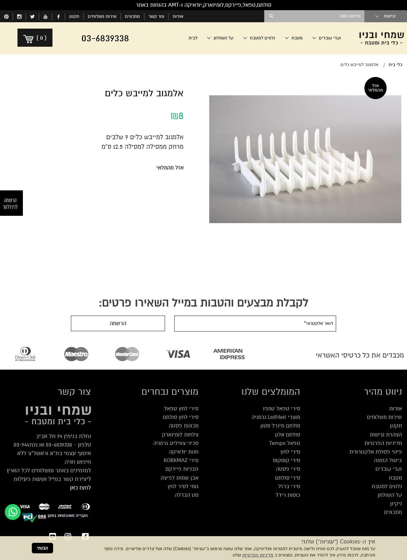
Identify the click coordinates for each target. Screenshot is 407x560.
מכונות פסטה (183, 425)
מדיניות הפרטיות (257, 555)
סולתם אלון (287, 434)
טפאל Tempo (284, 443)
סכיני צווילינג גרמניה (175, 443)
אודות (178, 16)
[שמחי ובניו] (381, 38)
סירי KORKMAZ (181, 460)
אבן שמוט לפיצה (179, 478)
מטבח (395, 478)
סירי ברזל (289, 486)
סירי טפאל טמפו (281, 408)
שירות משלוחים (102, 16)
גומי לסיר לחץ (183, 486)
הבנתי (42, 548)
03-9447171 (26, 444)
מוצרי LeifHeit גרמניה (276, 417)
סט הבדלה (186, 495)
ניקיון (396, 503)
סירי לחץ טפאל (181, 408)
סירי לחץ (290, 451)
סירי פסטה (288, 469)
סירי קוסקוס (286, 460)
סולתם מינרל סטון (280, 425)
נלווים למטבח (387, 486)
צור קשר (156, 16)
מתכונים (132, 16)
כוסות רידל (288, 495)
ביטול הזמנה (388, 460)
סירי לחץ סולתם (180, 417)
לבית (193, 38)
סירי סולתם (287, 478)
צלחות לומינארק (180, 434)
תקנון (74, 16)
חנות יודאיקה (183, 451)
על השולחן (390, 495)
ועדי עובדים (389, 469)
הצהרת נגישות (386, 434)
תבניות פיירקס (181, 469)
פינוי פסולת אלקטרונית (375, 451)
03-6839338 (59, 444)
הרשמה (118, 323)
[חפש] (271, 16)
